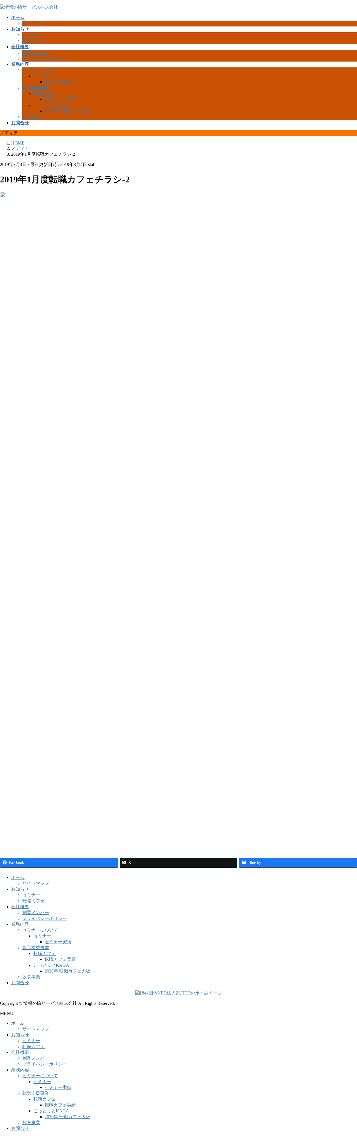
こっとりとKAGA (51, 105)
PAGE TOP (344, 1096)
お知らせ (20, 889)
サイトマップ (35, 23)
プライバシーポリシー (44, 58)
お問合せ (20, 982)
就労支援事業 (35, 87)
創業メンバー (35, 52)
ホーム (18, 877)
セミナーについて (40, 70)
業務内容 (20, 924)
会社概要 (20, 906)
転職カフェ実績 (60, 99)
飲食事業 (31, 116)
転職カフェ (33, 40)
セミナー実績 (58, 81)
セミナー (31, 35)
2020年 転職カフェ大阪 (67, 111)
